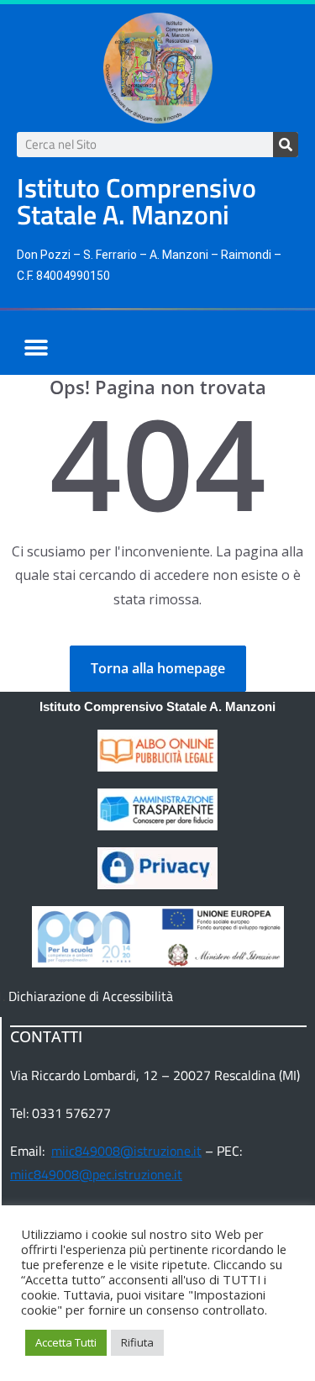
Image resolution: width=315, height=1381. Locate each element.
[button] (36, 347)
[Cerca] (285, 144)
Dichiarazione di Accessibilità (90, 996)
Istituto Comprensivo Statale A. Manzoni (157, 706)
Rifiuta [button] (137, 1342)
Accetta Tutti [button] (66, 1342)
